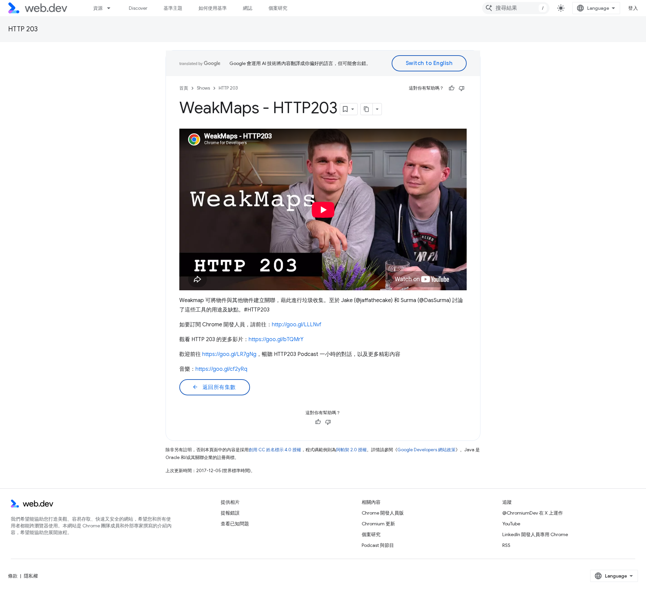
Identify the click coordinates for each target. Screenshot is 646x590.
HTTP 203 (23, 29)
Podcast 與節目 (378, 545)
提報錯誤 (230, 513)
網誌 (247, 8)
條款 (12, 576)
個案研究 (277, 8)
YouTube (511, 524)
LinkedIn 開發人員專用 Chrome (535, 534)
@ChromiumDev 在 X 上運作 (532, 513)
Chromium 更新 (378, 524)
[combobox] (515, 8)
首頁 (183, 88)
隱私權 (31, 576)
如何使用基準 (213, 8)
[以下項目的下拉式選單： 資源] (112, 8)
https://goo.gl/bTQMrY (276, 339)
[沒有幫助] (462, 88)
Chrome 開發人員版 (383, 513)
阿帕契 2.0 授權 (351, 450)
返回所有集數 (214, 387)
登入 (633, 8)
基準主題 (173, 8)
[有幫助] (451, 88)
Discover (138, 8)
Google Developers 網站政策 (426, 450)
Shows (203, 88)
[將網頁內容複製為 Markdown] (367, 109)
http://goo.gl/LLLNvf (296, 324)
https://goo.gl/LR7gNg (229, 354)
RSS (506, 545)
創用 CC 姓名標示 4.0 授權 (275, 450)
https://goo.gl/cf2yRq (221, 369)
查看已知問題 (235, 524)
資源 (98, 8)
